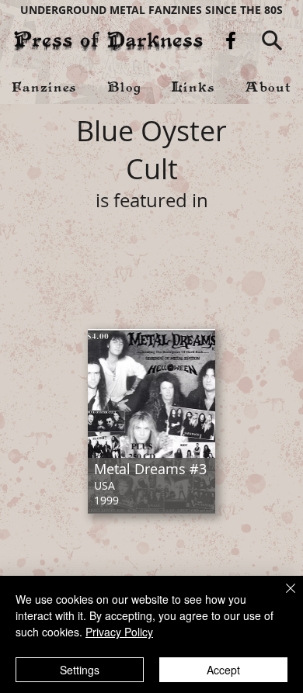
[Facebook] (230, 40)
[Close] (281, 597)
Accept (223, 669)
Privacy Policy (119, 631)
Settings (79, 669)
